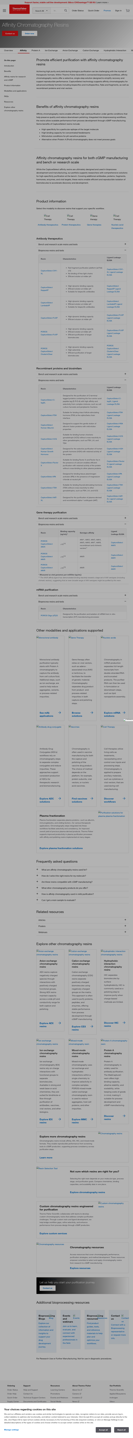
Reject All (121, 1430)
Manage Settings (11, 1430)
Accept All (103, 1430)
